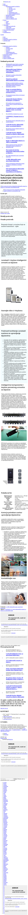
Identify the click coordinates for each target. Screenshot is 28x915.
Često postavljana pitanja (8, 29)
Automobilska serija (13, 12)
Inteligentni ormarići (10, 15)
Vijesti (7, 21)
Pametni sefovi (9, 16)
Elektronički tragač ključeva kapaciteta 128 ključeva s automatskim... (14, 71)
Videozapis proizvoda (10, 26)
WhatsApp (10, 739)
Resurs (4, 20)
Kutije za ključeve (10, 17)
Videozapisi (5, 25)
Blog (7, 22)
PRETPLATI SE (4, 708)
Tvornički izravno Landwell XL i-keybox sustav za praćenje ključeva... (15, 109)
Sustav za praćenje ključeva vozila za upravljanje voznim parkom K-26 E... (14, 91)
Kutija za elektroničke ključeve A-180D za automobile (15, 141)
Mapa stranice (8, 729)
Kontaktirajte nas (7, 32)
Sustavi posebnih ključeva (14, 13)
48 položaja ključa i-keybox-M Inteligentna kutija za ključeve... (15, 678)
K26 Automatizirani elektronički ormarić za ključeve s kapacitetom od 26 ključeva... (15, 170)
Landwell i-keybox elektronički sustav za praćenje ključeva (14, 125)
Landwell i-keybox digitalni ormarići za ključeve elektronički (15, 133)
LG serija (11, 10)
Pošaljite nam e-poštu (5, 213)
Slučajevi (8, 23)
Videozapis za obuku (10, 28)
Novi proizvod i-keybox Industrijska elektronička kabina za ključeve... (15, 151)
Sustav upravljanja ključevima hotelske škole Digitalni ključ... (14, 669)
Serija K (10, 7)
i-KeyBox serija (12, 9)
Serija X (10, 11)
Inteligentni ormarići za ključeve (13, 6)
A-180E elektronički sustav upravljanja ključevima (13, 160)
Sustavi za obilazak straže (11, 18)
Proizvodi (5, 5)
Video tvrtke (8, 27)
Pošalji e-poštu (4, 738)
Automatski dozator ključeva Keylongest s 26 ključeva (14, 99)
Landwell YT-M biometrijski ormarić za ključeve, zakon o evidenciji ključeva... (14, 687)
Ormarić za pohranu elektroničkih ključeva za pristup (15, 79)
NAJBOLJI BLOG (16, 729)
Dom (4, 4)
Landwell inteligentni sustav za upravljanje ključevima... (14, 654)
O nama (5, 31)
